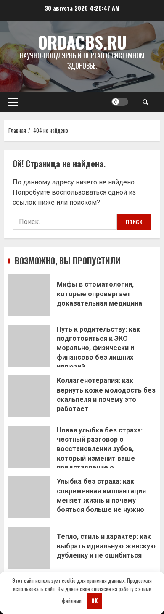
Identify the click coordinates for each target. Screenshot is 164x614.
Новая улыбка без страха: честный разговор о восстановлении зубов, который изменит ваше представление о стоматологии (29, 447)
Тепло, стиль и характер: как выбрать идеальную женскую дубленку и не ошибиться (29, 548)
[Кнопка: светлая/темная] (119, 102)
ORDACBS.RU (82, 42)
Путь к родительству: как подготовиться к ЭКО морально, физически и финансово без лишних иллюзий (29, 346)
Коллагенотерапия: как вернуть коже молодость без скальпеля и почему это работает (29, 396)
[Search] (145, 102)
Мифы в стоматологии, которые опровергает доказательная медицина (29, 295)
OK (94, 600)
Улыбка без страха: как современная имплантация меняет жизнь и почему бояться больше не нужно (29, 497)
